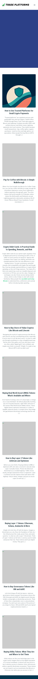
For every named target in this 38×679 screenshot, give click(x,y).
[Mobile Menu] (34, 5)
